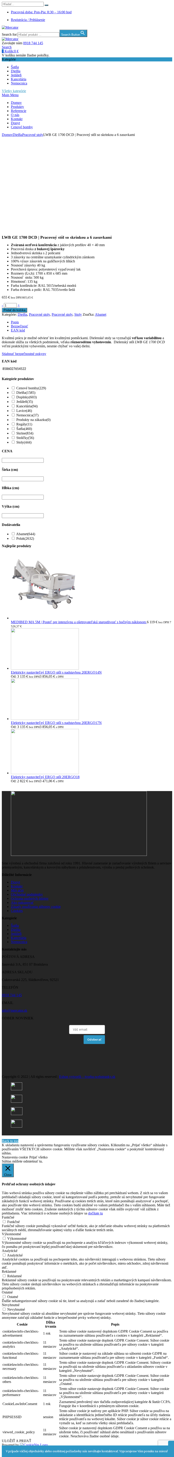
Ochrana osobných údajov (29, 898)
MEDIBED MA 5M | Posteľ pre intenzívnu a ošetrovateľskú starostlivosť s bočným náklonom (79, 622)
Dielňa (15, 71)
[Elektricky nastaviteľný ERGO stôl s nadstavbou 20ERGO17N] (45, 719)
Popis (15, 322)
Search (7, 47)
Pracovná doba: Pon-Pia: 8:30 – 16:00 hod (41, 12)
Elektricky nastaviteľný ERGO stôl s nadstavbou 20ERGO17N (56, 723)
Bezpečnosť (19, 326)
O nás (15, 115)
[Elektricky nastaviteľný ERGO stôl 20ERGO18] (45, 773)
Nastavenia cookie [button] (15, 1157)
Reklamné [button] (9, 1271)
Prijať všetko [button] (38, 1157)
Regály (24, 424)
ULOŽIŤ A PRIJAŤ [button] (16, 1441)
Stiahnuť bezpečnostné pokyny (24, 354)
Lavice (24, 411)
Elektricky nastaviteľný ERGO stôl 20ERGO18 (45, 777)
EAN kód (18, 330)
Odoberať (94, 1039)
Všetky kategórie (14, 91)
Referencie (18, 111)
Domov (16, 103)
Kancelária (18, 79)
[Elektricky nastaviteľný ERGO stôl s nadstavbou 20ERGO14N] (45, 668)
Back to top (10, 1141)
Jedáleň (16, 75)
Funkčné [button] (8, 1217)
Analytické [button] (9, 1251)
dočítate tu (95, 1213)
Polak (25, 538)
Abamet (100, 314)
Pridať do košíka (14, 310)
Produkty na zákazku (33, 420)
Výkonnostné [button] (11, 1234)
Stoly (78, 314)
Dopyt (15, 123)
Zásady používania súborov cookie (36, 906)
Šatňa (15, 67)
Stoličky (25, 438)
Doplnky (26, 397)
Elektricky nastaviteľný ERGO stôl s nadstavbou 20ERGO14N (56, 672)
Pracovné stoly (32, 135)
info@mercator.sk (14, 1010)
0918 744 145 (33, 43)
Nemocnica (19, 83)
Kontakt (16, 119)
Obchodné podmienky (27, 894)
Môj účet (17, 890)
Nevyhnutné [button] (10, 1305)
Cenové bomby (22, 127)
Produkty (17, 107)
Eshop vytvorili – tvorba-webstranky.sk (87, 1077)
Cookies (17, 911)
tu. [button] (41, 1161)
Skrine (24, 433)
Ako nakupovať (22, 902)
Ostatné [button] (7, 1292)
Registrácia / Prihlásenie (28, 20)
